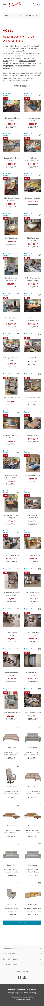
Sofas (24, 58)
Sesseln (5, 61)
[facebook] (19, 977)
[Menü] (4, 4)
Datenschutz (21, 989)
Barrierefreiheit (31, 989)
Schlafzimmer (7, 68)
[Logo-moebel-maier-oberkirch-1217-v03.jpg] (15, 4)
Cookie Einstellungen (30, 993)
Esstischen (15, 63)
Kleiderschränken (24, 66)
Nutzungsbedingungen (15, 993)
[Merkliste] (38, 4)
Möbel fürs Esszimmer (27, 61)
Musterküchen (21, 51)
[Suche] (33, 4)
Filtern (6, 15)
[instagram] (24, 977)
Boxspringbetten (8, 66)
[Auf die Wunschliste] (18, 94)
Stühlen (5, 63)
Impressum (11, 989)
